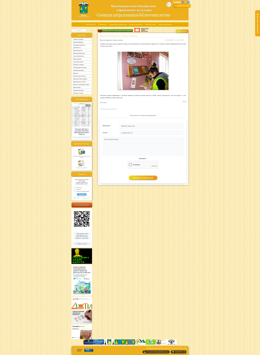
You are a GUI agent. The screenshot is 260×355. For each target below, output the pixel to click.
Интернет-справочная (135, 24)
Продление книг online (182, 6)
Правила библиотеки (79, 53)
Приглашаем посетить (79, 81)
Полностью (79, 187)
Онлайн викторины (78, 70)
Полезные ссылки (78, 93)
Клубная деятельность (79, 76)
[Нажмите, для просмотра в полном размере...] (143, 89)
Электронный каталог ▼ (165, 24)
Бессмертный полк (82, 205)
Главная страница (78, 39)
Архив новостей (77, 50)
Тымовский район (78, 42)
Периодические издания (80, 79)
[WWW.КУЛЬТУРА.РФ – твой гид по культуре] (141, 30)
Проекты (75, 73)
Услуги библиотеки (78, 56)
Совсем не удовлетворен (82, 191)
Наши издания (77, 59)
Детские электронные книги (81, 84)
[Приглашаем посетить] (81, 115)
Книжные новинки (78, 64)
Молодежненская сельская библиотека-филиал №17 (123, 36)
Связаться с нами (150, 24)
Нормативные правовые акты (118, 24)
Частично (78, 189)
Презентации (77, 87)
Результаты (87, 198)
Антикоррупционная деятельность (79, 46)
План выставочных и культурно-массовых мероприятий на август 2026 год (81, 131)
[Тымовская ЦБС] (83, 9)
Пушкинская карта (78, 90)
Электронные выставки (79, 67)
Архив (83, 198)
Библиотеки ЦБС (91, 24)
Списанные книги (78, 62)
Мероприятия (103, 24)
